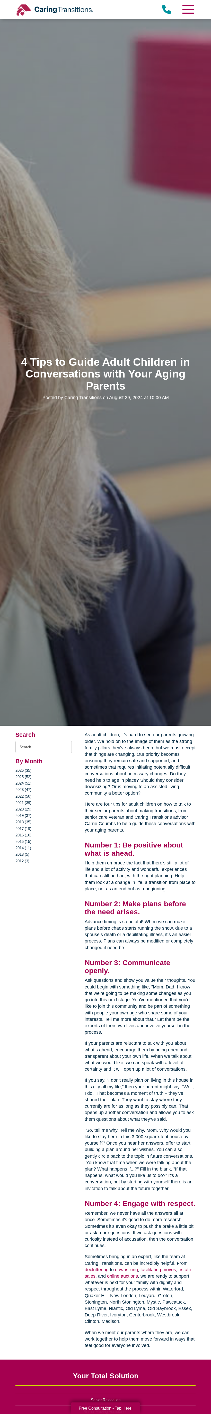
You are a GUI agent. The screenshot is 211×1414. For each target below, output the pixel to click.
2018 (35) (23, 822)
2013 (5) (22, 854)
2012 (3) (22, 861)
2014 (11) (23, 848)
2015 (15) (23, 841)
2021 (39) (23, 802)
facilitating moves (158, 1269)
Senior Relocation (105, 1400)
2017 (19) (23, 828)
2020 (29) (23, 809)
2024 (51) (23, 783)
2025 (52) (23, 777)
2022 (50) (23, 796)
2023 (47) (23, 789)
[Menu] (188, 9)
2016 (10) (23, 835)
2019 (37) (23, 815)
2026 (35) (23, 770)
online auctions (122, 1276)
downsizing (126, 1269)
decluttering (97, 1269)
